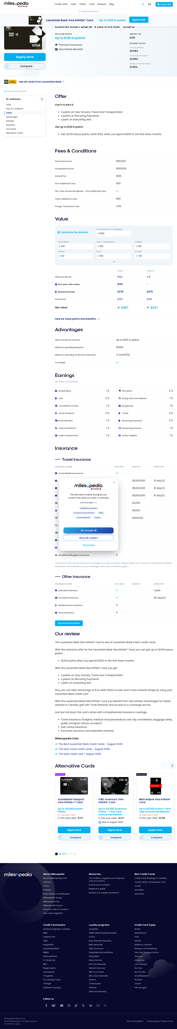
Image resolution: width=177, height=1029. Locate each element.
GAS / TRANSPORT (105, 242)
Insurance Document (69, 623)
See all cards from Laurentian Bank (40, 81)
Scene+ (92, 979)
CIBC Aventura (96, 948)
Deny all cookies (88, 537)
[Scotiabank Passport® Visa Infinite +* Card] (74, 786)
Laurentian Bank (51, 948)
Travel (138, 886)
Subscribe (165, 4)
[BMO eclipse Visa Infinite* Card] (155, 786)
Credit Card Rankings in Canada (151, 878)
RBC (45, 964)
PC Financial (49, 960)
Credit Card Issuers (54, 925)
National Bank (50, 956)
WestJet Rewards (97, 991)
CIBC (45, 940)
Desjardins (48, 944)
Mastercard (140, 932)
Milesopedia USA (51, 901)
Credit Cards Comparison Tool (150, 882)
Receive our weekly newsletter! (104, 892)
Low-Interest (141, 964)
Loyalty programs (99, 925)
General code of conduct (56, 909)
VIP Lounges (140, 987)
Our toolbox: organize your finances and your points (107, 879)
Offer (8, 104)
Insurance (10, 125)
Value (9, 113)
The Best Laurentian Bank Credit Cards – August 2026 (90, 744)
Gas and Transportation (147, 952)
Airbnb (138, 940)
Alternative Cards (14, 133)
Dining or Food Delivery (146, 948)
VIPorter (93, 987)
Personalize (88, 545)
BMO (45, 932)
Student (138, 979)
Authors (47, 882)
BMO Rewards (96, 944)
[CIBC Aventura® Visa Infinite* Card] (115, 786)
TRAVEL (61, 252)
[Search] (143, 4)
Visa (137, 936)
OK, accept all (88, 530)
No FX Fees (140, 972)
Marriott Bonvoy (97, 968)
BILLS (98, 252)
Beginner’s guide (97, 888)
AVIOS (92, 936)
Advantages (12, 117)
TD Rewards (95, 983)
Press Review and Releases (56, 893)
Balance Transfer (143, 944)
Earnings (10, 121)
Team (46, 886)
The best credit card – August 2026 (80, 754)
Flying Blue (94, 956)
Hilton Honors (95, 960)
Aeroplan (139, 889)
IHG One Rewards (97, 964)
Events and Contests (99, 884)
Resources (95, 874)
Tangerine (48, 975)
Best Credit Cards (145, 874)
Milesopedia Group (52, 897)
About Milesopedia (53, 874)
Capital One (49, 936)
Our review (11, 129)
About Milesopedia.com (55, 878)
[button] (164, 765)
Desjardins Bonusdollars (101, 952)
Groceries (63, 242)
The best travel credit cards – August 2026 (84, 749)
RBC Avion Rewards (98, 975)
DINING (138, 242)
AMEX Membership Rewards (102, 932)
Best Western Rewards (100, 940)
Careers (47, 889)
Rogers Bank (49, 968)
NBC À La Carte (96, 972)
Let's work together (135, 1021)
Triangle (47, 983)
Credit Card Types (145, 925)
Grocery (138, 956)
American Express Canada (56, 929)
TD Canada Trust (51, 979)
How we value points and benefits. (76, 318)
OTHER (138, 252)
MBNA (46, 952)
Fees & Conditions (14, 108)
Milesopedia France (53, 905)
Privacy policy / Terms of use (160, 1021)
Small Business (142, 975)
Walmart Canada (52, 987)
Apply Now (25, 57)
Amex (137, 929)
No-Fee (138, 968)
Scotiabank (48, 972)
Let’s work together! (53, 913)
